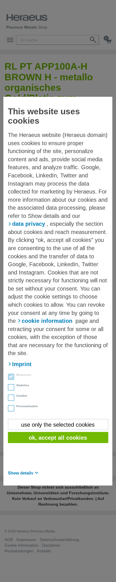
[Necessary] (9, 377)
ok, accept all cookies (58, 438)
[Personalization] (9, 408)
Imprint (22, 364)
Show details (20, 472)
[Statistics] (9, 388)
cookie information (47, 321)
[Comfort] (9, 398)
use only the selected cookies (58, 424)
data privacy (28, 224)
